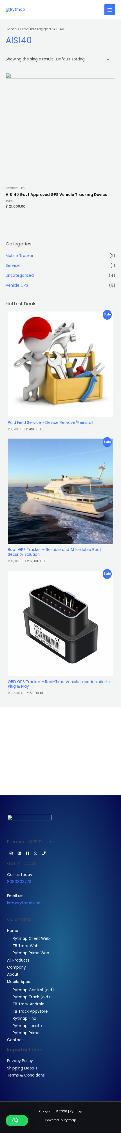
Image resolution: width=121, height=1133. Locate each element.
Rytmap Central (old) (33, 990)
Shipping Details (22, 1068)
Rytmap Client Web (31, 938)
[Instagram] (11, 853)
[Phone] (44, 853)
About (13, 974)
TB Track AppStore (30, 1011)
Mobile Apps (18, 981)
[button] (17, 1120)
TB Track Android (28, 1004)
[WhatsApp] (36, 853)
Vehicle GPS (17, 285)
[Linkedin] (19, 853)
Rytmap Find (24, 1018)
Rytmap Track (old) (31, 997)
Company (16, 967)
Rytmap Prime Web (31, 953)
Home (11, 29)
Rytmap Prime (26, 1033)
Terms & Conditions (26, 1075)
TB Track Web (26, 946)
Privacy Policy (20, 1061)
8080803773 (19, 881)
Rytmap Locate (27, 1026)
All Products (18, 960)
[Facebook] (27, 853)
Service (13, 265)
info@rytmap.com (24, 903)
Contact (15, 1040)
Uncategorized (20, 275)
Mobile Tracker (19, 255)
